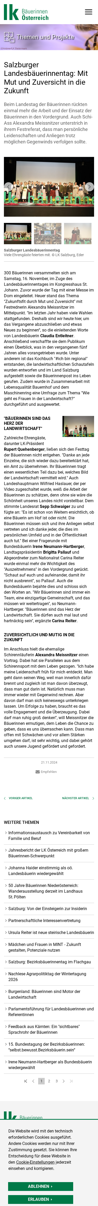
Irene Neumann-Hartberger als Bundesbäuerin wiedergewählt (50, 1064)
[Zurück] (34, 1081)
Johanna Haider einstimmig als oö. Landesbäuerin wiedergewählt (40, 870)
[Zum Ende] (71, 1081)
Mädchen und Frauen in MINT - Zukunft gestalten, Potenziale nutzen (44, 947)
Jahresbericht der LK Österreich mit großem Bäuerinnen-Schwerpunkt (48, 853)
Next (89, 186)
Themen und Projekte (45, 37)
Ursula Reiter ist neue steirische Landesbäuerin (51, 932)
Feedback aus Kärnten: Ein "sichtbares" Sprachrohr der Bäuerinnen (44, 1029)
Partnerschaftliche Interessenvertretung (44, 920)
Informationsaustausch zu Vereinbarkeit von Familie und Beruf (49, 835)
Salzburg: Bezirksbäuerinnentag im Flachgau (49, 961)
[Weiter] (64, 1081)
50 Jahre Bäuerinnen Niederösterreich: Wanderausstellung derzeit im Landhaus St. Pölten (45, 891)
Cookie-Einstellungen (35, 1162)
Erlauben (38, 1199)
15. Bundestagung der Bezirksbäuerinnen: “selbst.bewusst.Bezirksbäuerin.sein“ (46, 1047)
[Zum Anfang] (26, 1081)
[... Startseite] (26, 12)
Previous (8, 186)
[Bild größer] (78, 426)
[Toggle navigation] (88, 12)
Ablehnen (38, 1186)
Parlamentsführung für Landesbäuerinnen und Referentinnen (51, 1011)
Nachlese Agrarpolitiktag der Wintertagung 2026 (47, 976)
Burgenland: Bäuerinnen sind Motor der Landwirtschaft (44, 994)
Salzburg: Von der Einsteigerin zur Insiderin (47, 908)
